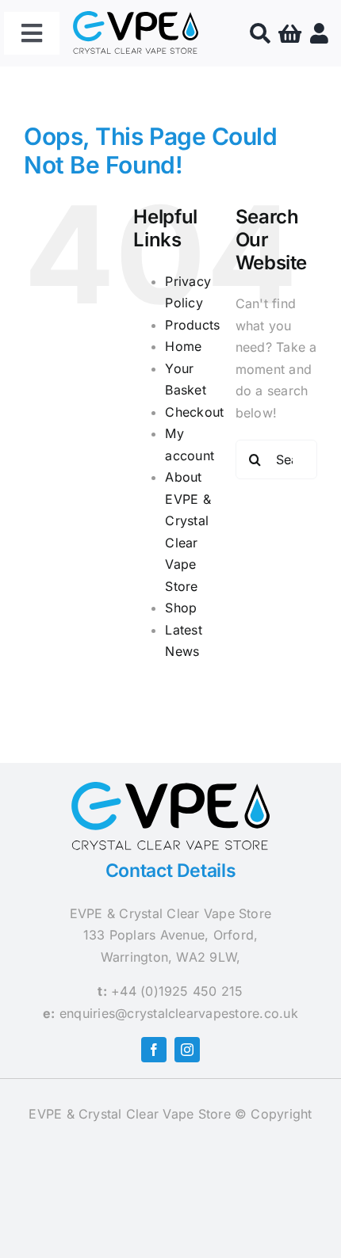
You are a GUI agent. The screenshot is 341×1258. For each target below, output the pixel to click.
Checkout (194, 412)
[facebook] (154, 1049)
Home (183, 346)
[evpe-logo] (135, 17)
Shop (181, 608)
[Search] (260, 33)
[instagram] (187, 1049)
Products (192, 325)
